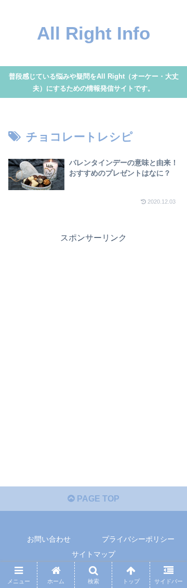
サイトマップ (93, 554)
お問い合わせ (49, 539)
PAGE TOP (97, 498)
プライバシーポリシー (138, 539)
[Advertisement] (93, 339)
